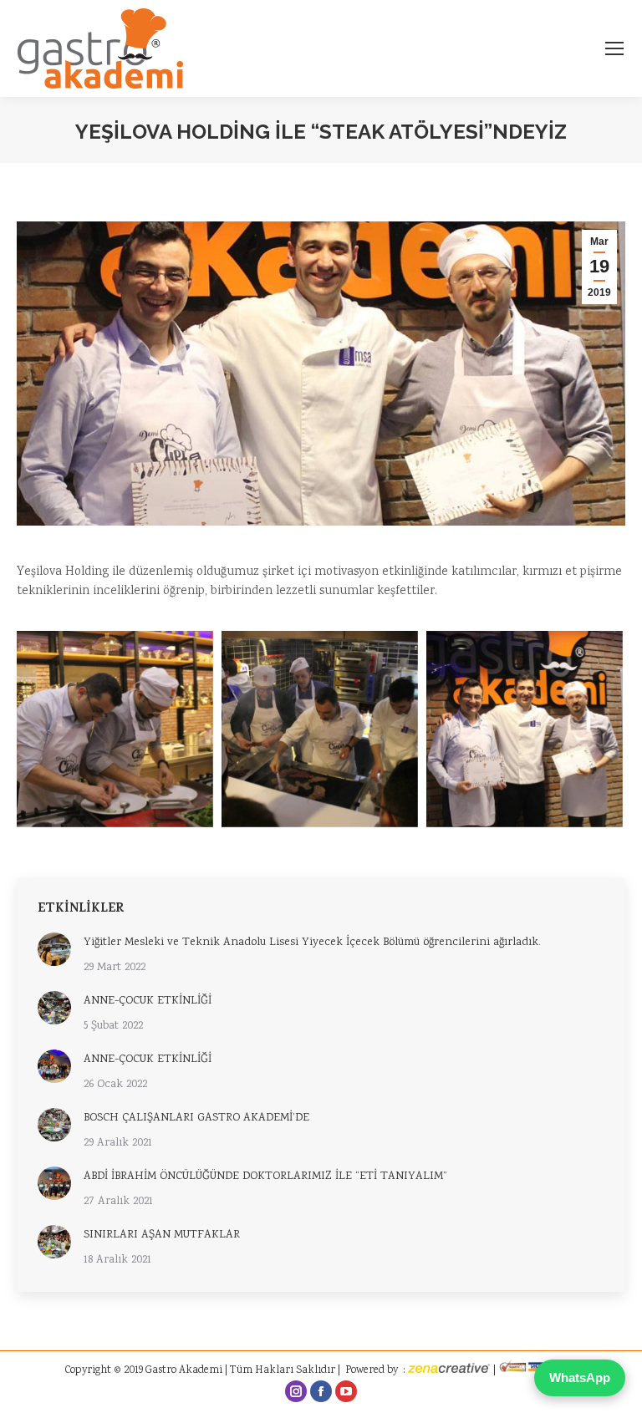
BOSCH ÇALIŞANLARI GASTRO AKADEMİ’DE (196, 1118)
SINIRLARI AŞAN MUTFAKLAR (162, 1235)
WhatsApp (579, 1377)
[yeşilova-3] (320, 729)
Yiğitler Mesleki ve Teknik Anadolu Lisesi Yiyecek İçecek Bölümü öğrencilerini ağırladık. (312, 942)
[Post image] (54, 949)
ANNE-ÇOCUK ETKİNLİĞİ (147, 1001)
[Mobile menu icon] (614, 48)
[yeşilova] (524, 729)
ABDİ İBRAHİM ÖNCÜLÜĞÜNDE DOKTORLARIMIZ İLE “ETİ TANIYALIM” (265, 1176)
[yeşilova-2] (115, 729)
